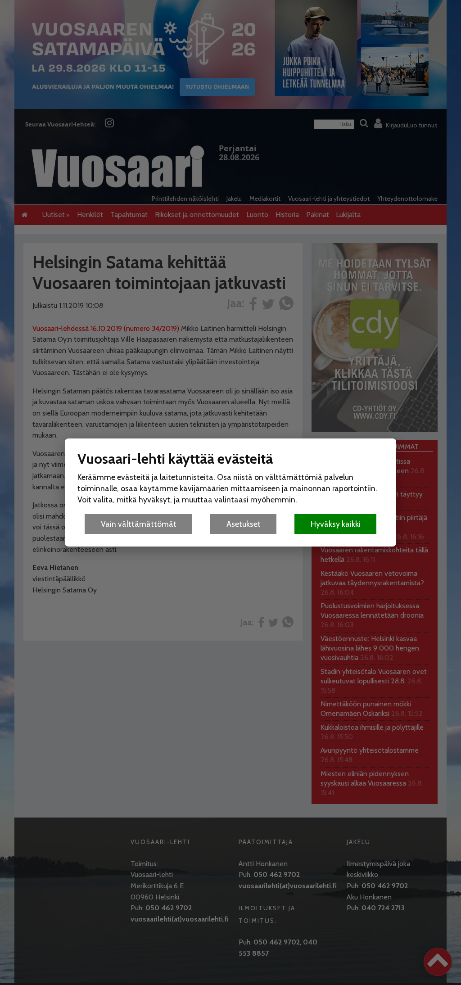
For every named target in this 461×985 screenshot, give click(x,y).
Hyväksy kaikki (336, 524)
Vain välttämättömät (138, 524)
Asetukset (243, 524)
